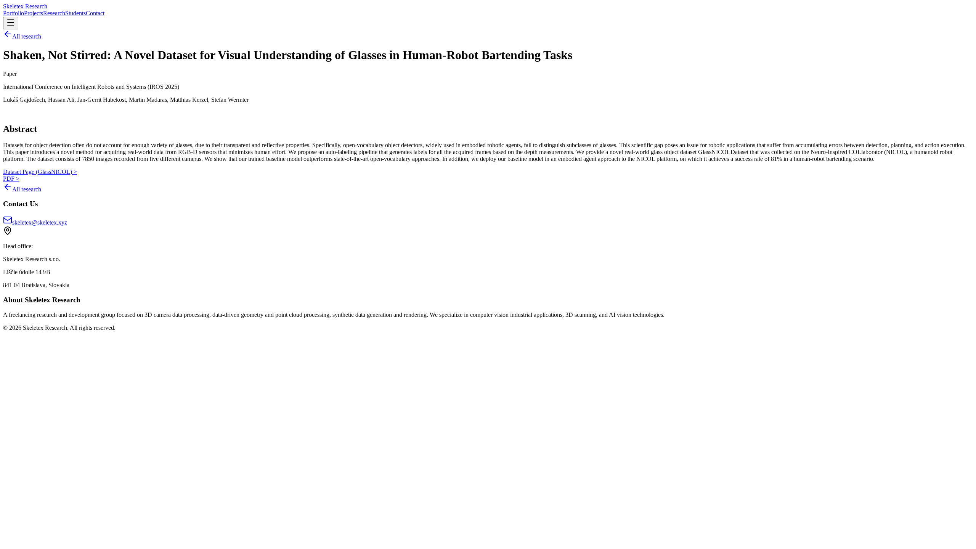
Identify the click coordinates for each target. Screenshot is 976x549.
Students (75, 13)
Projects (33, 13)
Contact (95, 13)
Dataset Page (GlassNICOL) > (40, 172)
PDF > (11, 178)
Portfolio (13, 13)
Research (54, 13)
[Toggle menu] (10, 23)
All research (26, 36)
